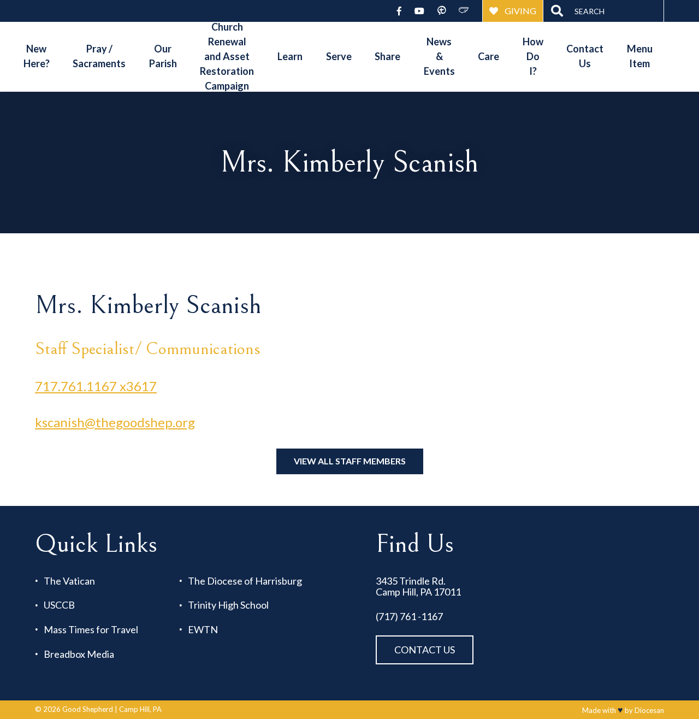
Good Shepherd (87, 709)
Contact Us (584, 56)
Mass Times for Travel (91, 629)
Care (488, 56)
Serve (339, 56)
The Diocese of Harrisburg (245, 581)
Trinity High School (228, 605)
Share (387, 56)
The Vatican (69, 581)
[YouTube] (419, 11)
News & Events (439, 56)
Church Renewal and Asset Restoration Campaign (227, 56)
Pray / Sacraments (99, 56)
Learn (290, 56)
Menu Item (640, 56)
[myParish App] (441, 11)
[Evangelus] (464, 11)
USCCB (59, 605)
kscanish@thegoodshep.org (115, 422)
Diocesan (649, 710)
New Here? (36, 56)
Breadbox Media (79, 654)
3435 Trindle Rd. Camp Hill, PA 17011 (418, 586)
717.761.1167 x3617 (96, 386)
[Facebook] (399, 11)
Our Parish (163, 56)
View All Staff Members (350, 461)
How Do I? (533, 56)
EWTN (203, 629)
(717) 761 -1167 (409, 616)
